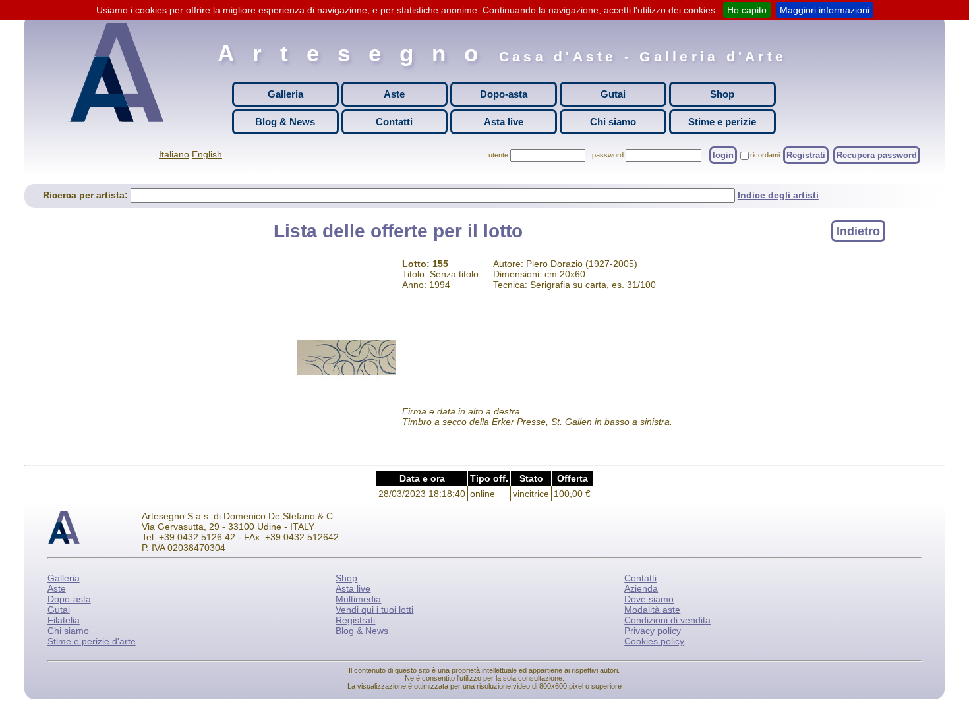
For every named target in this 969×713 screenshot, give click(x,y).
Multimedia (358, 599)
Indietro (858, 230)
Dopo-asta (503, 94)
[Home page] (120, 72)
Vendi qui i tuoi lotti (374, 609)
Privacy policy (652, 630)
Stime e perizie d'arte (91, 641)
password (608, 155)
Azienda (641, 588)
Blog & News (285, 121)
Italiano (174, 154)
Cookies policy (654, 641)
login (723, 155)
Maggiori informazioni (824, 10)
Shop (722, 94)
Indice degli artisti (778, 195)
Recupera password (877, 155)
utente (498, 155)
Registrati (805, 155)
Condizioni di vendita (667, 620)
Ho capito (747, 10)
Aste (394, 94)
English (207, 154)
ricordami (765, 155)
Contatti (394, 121)
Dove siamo (649, 599)
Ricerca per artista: (87, 195)
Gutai (613, 94)
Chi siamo (613, 121)
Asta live (503, 121)
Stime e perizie (722, 121)
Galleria (285, 94)
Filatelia (63, 620)
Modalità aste (652, 609)
